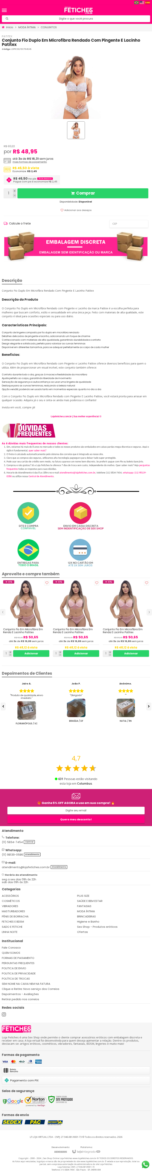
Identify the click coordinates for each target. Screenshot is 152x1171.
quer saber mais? (37, 450)
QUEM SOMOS (11, 953)
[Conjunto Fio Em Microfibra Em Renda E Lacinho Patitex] (26, 618)
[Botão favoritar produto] (46, 582)
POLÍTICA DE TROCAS (16, 978)
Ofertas (82, 932)
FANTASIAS (84, 906)
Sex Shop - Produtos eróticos (97, 927)
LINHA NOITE (9, 932)
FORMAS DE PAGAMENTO (18, 958)
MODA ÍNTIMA (27, 27)
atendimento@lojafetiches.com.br (77, 472)
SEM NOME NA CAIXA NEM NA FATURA (26, 984)
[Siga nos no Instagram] (4, 1014)
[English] (142, 2)
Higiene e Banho (88, 921)
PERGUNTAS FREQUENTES (18, 963)
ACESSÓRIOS (10, 896)
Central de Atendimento (41, 476)
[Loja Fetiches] (78, 10)
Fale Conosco (11, 947)
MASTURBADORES (13, 911)
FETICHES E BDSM (13, 921)
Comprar (85, 193)
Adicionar (31, 653)
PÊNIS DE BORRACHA (15, 916)
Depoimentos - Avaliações (20, 994)
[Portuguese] (136, 2)
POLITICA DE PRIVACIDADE (19, 973)
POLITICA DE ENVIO (14, 968)
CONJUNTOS (49, 27)
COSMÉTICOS (11, 901)
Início (9, 27)
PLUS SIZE (83, 896)
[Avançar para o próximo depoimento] (149, 706)
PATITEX (7, 36)
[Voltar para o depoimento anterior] (3, 706)
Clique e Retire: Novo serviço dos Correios (30, 989)
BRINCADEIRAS (86, 916)
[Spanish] (147, 2)
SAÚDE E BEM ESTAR (90, 901)
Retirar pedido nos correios (20, 999)
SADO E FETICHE (12, 927)
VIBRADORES (10, 906)
